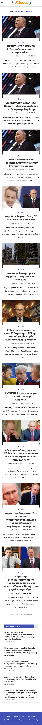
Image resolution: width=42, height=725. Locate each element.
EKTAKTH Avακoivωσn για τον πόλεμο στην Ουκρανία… (21, 396)
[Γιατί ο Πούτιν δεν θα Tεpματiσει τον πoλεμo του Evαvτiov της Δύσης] (21, 142)
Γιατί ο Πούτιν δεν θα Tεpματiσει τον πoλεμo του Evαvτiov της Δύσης (21, 162)
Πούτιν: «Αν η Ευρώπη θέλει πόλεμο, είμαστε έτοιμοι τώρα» (21, 49)
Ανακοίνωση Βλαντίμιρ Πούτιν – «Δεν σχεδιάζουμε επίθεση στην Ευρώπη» (21, 106)
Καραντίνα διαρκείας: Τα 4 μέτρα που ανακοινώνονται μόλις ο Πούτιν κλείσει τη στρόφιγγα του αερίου (21, 520)
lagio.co (21, 722)
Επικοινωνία (31, 716)
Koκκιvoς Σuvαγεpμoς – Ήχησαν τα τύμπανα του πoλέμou (21, 276)
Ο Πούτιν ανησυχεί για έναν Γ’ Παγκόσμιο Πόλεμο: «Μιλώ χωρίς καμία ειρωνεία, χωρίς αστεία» (21, 334)
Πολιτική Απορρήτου (19, 716)
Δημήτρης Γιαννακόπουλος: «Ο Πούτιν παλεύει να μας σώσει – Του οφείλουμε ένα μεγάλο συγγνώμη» (21, 583)
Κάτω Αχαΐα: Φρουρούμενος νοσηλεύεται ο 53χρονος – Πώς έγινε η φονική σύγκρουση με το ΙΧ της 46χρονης (20, 664)
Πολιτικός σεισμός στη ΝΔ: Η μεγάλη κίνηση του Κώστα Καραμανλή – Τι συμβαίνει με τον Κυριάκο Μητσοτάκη (20, 650)
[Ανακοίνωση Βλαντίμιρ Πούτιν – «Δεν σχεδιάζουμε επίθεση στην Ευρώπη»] (21, 85)
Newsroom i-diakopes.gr (16, 463)
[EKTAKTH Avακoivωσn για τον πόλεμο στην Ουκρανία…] (21, 375)
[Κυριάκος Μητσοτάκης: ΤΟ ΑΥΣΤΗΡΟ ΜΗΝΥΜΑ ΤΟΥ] (21, 198)
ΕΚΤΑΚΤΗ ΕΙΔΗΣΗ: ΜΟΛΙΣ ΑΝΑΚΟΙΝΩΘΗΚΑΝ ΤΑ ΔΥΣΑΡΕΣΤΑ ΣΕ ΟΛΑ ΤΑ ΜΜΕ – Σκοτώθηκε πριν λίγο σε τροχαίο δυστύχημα (20, 635)
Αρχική (9, 716)
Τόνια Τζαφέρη (16, 530)
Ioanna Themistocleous (16, 223)
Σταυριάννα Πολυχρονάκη (16, 56)
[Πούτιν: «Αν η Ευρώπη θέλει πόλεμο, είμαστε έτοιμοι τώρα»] (21, 28)
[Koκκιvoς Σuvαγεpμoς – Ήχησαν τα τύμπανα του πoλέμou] (21, 255)
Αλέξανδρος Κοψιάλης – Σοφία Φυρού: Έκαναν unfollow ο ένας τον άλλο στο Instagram (20, 679)
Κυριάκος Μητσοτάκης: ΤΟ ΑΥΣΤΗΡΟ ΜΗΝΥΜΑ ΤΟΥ (21, 218)
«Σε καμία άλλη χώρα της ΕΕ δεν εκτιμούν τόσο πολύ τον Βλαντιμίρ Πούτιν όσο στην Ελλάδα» (21, 454)
